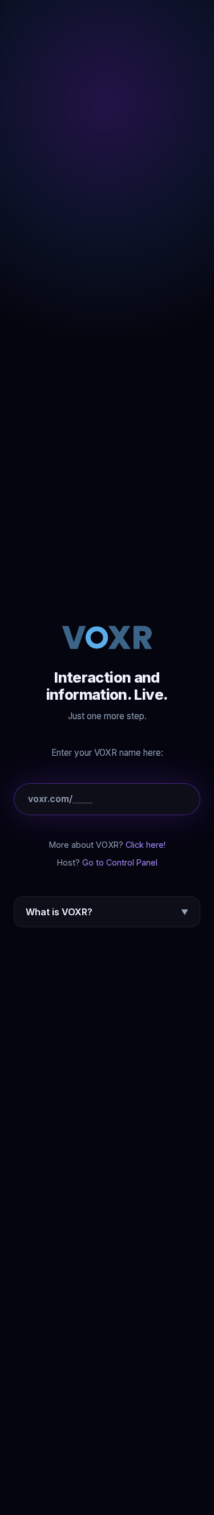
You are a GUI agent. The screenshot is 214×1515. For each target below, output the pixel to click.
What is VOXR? (107, 912)
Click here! (145, 845)
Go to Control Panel (120, 862)
